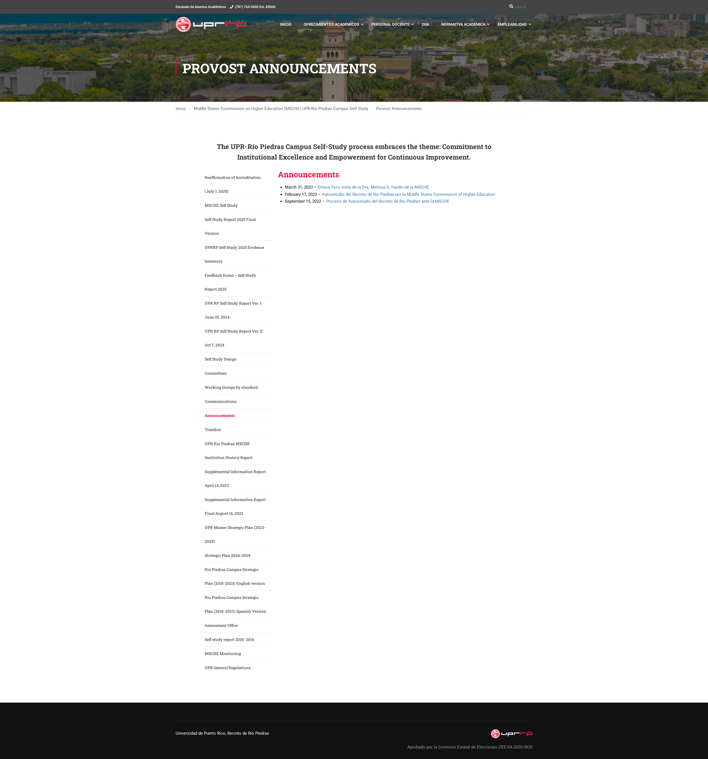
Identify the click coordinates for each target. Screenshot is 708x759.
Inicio (285, 24)
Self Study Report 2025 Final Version (230, 226)
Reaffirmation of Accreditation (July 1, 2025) (233, 184)
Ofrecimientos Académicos (331, 24)
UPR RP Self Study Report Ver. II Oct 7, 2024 (234, 338)
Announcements (220, 415)
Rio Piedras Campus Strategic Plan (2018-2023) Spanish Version (235, 604)
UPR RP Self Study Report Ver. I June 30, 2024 (233, 310)
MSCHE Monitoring (223, 653)
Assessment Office (221, 625)
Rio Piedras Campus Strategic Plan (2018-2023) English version (235, 576)
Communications (220, 401)
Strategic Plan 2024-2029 (227, 555)
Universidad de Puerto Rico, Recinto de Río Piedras (222, 733)
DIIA (425, 24)
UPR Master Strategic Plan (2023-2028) (235, 534)
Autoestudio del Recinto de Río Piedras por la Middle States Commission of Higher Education (408, 194)
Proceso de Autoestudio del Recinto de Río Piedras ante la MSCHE (387, 201)
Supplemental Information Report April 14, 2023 (235, 478)
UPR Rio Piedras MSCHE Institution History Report (229, 450)
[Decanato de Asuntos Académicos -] (211, 24)
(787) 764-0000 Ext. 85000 (255, 7)
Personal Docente (390, 24)
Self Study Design (220, 359)
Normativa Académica (463, 24)
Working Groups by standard (231, 387)
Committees (216, 373)
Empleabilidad (512, 24)
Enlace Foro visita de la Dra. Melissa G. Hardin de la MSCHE (373, 187)
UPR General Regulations (228, 667)
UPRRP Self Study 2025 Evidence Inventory (234, 254)
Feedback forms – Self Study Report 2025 (230, 282)
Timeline (213, 429)
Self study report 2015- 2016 (229, 639)
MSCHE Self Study (221, 205)
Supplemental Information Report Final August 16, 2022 (235, 506)
